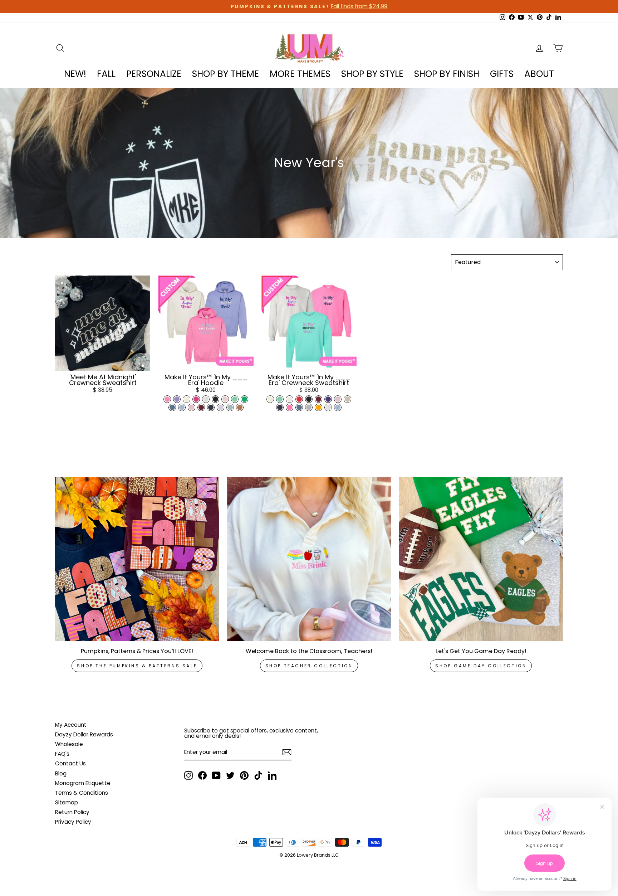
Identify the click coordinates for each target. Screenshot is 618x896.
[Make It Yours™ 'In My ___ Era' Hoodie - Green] (244, 399)
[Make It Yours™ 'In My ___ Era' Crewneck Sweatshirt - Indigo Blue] (299, 407)
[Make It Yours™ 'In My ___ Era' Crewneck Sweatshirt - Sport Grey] (308, 407)
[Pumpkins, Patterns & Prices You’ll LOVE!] (137, 559)
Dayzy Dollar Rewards (84, 734)
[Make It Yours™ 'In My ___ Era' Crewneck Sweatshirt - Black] (308, 399)
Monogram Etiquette (83, 783)
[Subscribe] (286, 752)
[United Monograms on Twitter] (230, 775)
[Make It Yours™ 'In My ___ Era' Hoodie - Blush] (225, 399)
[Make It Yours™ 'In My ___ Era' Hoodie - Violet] (176, 399)
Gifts (502, 74)
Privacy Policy (73, 822)
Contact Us (70, 763)
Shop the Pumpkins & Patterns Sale (137, 666)
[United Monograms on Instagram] (188, 775)
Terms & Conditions (81, 793)
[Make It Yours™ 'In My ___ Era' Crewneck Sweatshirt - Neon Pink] (289, 407)
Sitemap (66, 802)
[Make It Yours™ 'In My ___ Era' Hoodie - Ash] (205, 399)
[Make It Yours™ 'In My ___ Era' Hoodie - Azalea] (167, 399)
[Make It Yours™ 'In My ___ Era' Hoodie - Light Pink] (191, 407)
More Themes (300, 74)
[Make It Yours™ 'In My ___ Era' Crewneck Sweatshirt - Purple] (328, 399)
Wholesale (69, 744)
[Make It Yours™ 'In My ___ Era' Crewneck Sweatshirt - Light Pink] (337, 399)
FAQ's (62, 754)
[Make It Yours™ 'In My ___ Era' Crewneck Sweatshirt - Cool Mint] (279, 399)
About (539, 74)
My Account (71, 725)
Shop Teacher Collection (309, 666)
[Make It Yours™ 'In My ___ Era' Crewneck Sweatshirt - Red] (299, 399)
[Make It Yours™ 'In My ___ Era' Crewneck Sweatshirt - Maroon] (318, 399)
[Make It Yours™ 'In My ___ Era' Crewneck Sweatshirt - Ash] (328, 407)
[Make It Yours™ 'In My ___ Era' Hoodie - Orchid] (220, 407)
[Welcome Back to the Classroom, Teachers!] (309, 559)
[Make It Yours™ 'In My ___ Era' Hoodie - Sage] (230, 407)
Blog (61, 773)
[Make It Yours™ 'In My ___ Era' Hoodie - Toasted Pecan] (239, 407)
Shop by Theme (225, 74)
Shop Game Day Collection (480, 666)
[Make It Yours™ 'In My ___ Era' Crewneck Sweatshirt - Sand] (347, 399)
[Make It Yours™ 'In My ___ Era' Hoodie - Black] (215, 399)
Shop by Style (372, 74)
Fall (106, 74)
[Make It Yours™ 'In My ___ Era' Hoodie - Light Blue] (181, 407)
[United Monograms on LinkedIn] (272, 775)
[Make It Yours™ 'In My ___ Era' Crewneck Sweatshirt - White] (289, 399)
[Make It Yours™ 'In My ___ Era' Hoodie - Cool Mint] (234, 399)
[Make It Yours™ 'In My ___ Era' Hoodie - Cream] (186, 399)
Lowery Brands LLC (318, 855)
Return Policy (72, 812)
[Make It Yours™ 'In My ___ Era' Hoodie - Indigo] (172, 407)
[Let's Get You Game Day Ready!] (481, 559)
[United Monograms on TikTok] (258, 775)
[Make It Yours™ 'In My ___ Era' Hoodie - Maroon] (201, 407)
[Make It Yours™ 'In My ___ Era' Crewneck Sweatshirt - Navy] (279, 407)
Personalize (153, 74)
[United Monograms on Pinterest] (244, 775)
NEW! (75, 74)
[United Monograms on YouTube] (216, 775)
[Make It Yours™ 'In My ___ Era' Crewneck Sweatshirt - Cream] (270, 399)
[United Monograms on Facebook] (202, 775)
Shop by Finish (446, 74)
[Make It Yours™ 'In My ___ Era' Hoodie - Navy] (210, 407)
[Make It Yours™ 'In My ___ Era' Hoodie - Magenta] (196, 399)
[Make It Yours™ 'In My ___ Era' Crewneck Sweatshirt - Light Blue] (337, 407)
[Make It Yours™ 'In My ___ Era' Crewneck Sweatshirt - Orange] (318, 407)
